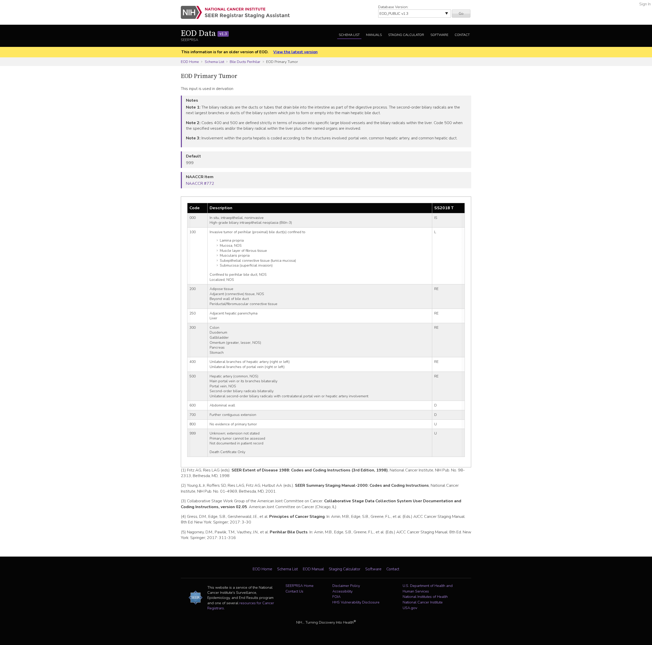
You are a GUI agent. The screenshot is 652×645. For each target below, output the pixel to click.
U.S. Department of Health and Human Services (428, 588)
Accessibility (342, 591)
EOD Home (190, 61)
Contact (462, 35)
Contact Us (294, 591)
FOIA (336, 596)
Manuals (374, 35)
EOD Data (204, 34)
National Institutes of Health (425, 596)
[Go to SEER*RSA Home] (238, 12)
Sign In (645, 4)
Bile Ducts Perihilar (245, 61)
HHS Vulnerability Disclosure (355, 602)
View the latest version (295, 52)
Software (439, 35)
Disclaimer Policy (346, 585)
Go (461, 13)
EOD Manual (313, 569)
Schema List (349, 35)
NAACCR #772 (200, 183)
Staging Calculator (406, 35)
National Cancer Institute (423, 602)
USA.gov (410, 607)
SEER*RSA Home (300, 585)
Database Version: (393, 6)
